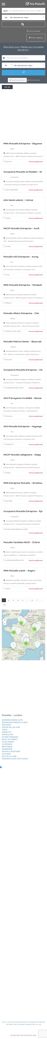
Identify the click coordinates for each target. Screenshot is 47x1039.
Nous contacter (8, 1022)
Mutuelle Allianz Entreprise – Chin (21, 313)
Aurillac (8, 246)
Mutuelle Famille (24, 1024)
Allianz (12, 318)
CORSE (4, 729)
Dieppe (8, 473)
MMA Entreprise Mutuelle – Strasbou (22, 482)
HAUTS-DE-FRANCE (9, 739)
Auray (7, 275)
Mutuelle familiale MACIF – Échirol (21, 542)
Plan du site (36, 1024)
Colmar (7, 218)
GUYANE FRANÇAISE (10, 737)
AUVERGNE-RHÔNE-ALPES (14, 388)
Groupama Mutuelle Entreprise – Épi (22, 511)
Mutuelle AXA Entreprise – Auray (20, 256)
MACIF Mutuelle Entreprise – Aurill (21, 228)
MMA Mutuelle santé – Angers (19, 570)
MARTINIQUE (7, 746)
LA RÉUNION (7, 744)
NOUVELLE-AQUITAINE (11, 751)
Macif (12, 234)
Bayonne (8, 161)
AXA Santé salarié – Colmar (18, 200)
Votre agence (36, 38)
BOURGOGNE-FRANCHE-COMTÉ (16, 529)
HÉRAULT (8, 303)
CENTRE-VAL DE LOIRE (13, 331)
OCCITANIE (6, 754)
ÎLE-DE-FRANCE (8, 742)
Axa (11, 205)
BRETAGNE (6, 725)
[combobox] (23, 17)
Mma (12, 149)
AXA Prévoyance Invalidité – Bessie (22, 398)
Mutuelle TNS (11, 1024)
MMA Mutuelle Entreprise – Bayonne (22, 143)
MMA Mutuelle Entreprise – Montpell (22, 284)
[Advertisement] (23, 114)
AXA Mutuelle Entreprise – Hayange (22, 426)
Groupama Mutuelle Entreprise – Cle (23, 369)
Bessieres (9, 416)
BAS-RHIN (8, 501)
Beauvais (8, 359)
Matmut (13, 347)
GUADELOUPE (7, 734)
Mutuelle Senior (22, 1022)
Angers (7, 588)
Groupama (14, 177)
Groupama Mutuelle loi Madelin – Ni (22, 171)
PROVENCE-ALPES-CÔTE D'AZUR (15, 758)
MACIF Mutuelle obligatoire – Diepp (22, 454)
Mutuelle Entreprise (36, 1022)
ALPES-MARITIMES (11, 190)
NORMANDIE (7, 749)
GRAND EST (9, 444)
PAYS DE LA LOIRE (9, 756)
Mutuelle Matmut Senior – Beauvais (22, 341)
